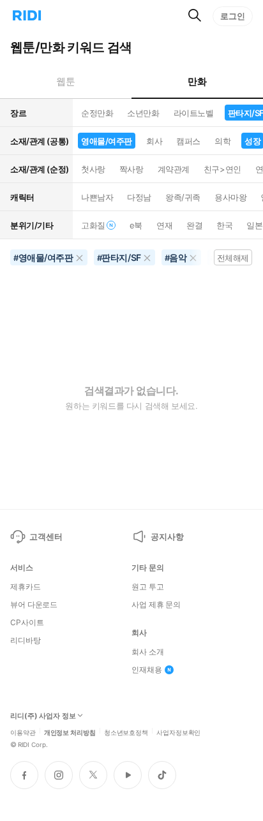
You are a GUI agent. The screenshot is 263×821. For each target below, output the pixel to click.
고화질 (93, 225)
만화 (197, 81)
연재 (164, 225)
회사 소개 (147, 651)
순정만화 (97, 113)
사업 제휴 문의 (156, 604)
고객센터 (45, 536)
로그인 (232, 16)
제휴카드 (25, 586)
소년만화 (143, 113)
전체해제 (233, 258)
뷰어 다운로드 (33, 604)
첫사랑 (93, 169)
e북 (136, 225)
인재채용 (147, 669)
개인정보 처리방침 (70, 732)
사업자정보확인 (178, 732)
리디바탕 (25, 640)
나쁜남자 (97, 197)
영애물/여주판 (106, 141)
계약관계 (174, 169)
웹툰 (65, 81)
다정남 (139, 197)
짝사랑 (131, 169)
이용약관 (23, 732)
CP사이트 (26, 622)
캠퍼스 (188, 141)
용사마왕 (230, 197)
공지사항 (167, 536)
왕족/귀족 (182, 197)
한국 (224, 225)
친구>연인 (222, 169)
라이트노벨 (194, 113)
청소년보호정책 (126, 732)
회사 (154, 141)
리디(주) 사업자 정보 (43, 716)
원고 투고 (147, 586)
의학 (222, 141)
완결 (194, 225)
